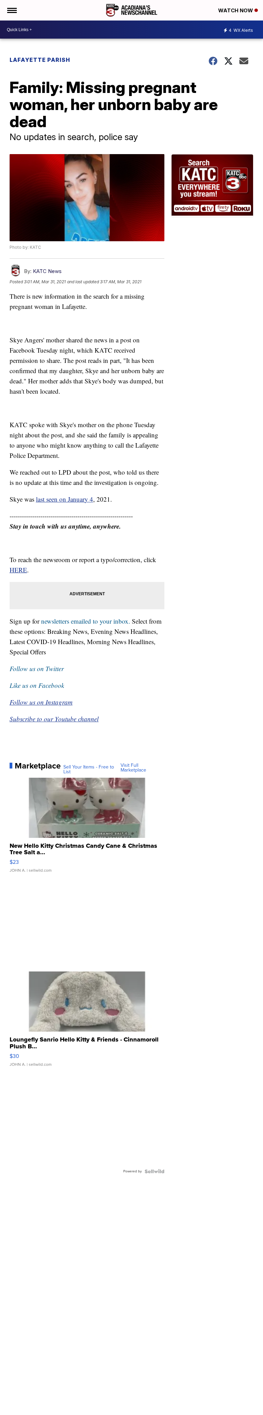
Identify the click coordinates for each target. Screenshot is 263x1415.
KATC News (47, 271)
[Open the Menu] (11, 10)
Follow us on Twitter (37, 668)
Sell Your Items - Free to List (88, 769)
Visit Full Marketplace (133, 768)
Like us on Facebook (37, 685)
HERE (18, 570)
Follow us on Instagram (41, 702)
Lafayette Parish (40, 59)
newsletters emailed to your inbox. (85, 621)
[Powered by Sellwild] (154, 1171)
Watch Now (236, 10)
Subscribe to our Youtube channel (54, 719)
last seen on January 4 (64, 499)
